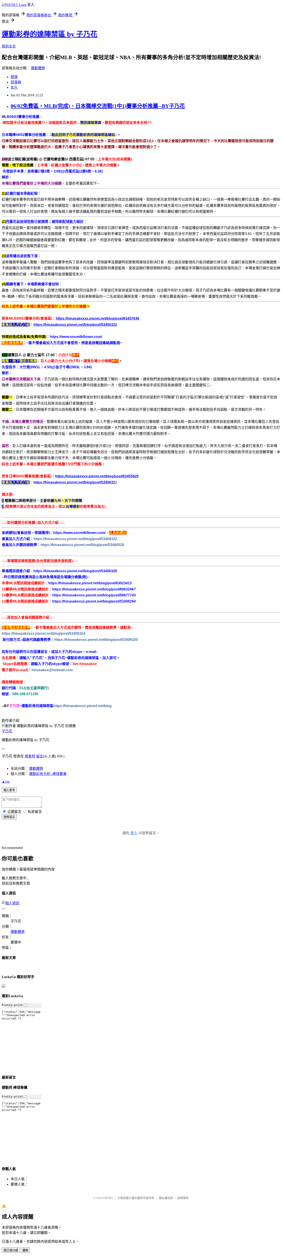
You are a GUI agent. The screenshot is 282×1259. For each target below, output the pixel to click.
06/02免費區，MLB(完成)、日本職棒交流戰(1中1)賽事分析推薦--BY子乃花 (98, 106)
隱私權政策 (166, 1198)
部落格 (16, 82)
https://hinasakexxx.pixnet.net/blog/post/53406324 (43, 633)
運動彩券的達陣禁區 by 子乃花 (49, 34)
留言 (39, 756)
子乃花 (7, 731)
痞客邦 (30, 756)
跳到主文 (9, 46)
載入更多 (9, 790)
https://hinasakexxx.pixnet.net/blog (82, 706)
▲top (6, 781)
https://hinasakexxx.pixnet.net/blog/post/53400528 (82, 545)
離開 (25, 1250)
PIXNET (108, 1198)
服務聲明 (183, 1198)
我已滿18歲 (11, 1250)
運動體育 (38, 68)
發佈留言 (9, 817)
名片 (14, 87)
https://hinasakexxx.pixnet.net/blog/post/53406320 (96, 639)
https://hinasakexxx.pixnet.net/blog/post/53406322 (75, 539)
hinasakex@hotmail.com (52, 670)
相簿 (14, 77)
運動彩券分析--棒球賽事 (48, 774)
